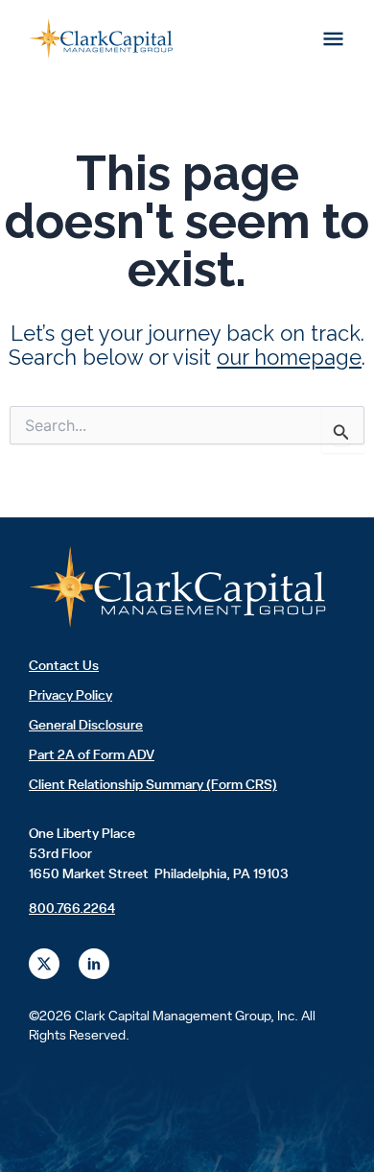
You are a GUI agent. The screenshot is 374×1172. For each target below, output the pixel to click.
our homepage (289, 357)
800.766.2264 (72, 909)
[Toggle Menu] (333, 38)
